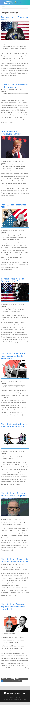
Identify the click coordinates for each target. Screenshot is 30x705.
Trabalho (18, 311)
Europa (4, 48)
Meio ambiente (21, 166)
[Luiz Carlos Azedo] (21, 2)
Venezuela (13, 170)
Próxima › (15, 680)
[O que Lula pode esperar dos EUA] (15, 218)
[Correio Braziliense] (8, 2)
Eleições (22, 46)
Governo (14, 48)
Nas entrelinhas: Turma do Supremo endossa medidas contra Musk (13, 606)
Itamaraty (22, 48)
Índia (10, 456)
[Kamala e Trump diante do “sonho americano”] (15, 292)
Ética (7, 95)
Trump (9, 170)
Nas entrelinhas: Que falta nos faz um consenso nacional (14, 425)
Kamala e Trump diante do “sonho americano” (12, 279)
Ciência (10, 234)
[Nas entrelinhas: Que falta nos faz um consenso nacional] (15, 438)
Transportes (10, 458)
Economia (18, 46)
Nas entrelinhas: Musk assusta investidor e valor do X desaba (14, 560)
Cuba (19, 164)
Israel (17, 166)
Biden (7, 46)
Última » (19, 680)
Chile (12, 455)
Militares (20, 237)
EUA (25, 46)
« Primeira (12, 678)
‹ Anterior (17, 678)
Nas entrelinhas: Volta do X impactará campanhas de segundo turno (13, 356)
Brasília (10, 46)
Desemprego (20, 93)
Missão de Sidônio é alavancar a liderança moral (14, 85)
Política (12, 49)
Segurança (12, 239)
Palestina (9, 168)
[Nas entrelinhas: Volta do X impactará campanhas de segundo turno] (15, 369)
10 (10, 680)
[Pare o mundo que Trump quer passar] (15, 30)
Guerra (17, 48)
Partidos (9, 49)
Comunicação (9, 93)
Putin (23, 168)
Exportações (8, 48)
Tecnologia (20, 49)
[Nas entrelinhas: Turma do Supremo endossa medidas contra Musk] (15, 622)
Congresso (14, 93)
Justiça (10, 386)
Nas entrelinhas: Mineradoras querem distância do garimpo (14, 494)
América (4, 46)
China (14, 46)
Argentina (5, 455)
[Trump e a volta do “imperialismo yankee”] (15, 147)
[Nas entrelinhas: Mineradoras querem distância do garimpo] (15, 506)
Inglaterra (5, 569)
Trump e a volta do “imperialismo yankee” (11, 132)
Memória (4, 168)
